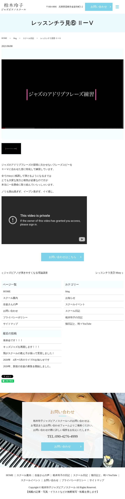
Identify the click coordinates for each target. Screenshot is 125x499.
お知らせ (70, 298)
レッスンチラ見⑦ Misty (108, 272)
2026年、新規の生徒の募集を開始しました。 (27, 366)
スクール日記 (28, 38)
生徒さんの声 (10, 304)
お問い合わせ (99, 6)
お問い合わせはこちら (62, 257)
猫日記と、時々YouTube (78, 323)
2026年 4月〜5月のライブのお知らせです (26, 359)
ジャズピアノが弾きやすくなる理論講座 (26, 272)
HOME (4, 38)
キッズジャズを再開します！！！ (21, 347)
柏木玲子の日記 (73, 317)
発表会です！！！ (13, 340)
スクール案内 (10, 298)
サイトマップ (10, 323)
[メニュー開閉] (117, 6)
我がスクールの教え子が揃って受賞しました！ (28, 353)
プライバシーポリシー (15, 317)
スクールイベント (75, 304)
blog (15, 38)
